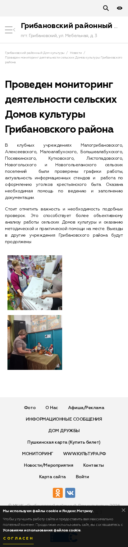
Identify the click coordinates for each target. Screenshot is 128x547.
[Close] (123, 510)
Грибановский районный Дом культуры (35, 52)
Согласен (18, 538)
